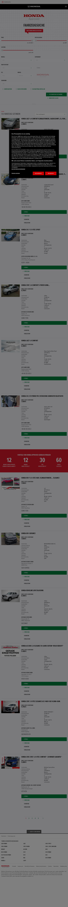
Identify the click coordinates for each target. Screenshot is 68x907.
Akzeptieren (51, 173)
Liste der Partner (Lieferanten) (18, 169)
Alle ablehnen (38, 173)
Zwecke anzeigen (16, 173)
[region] (34, 154)
